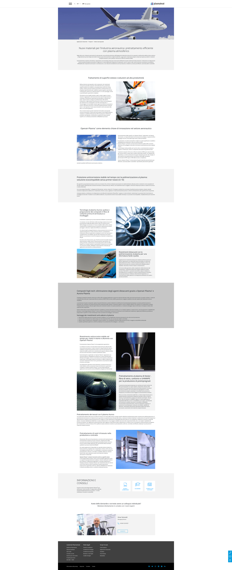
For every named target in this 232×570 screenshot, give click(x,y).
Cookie (93, 566)
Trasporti (91, 41)
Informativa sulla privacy (72, 566)
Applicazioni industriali (82, 41)
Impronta (82, 566)
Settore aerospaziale (99, 41)
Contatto (122, 531)
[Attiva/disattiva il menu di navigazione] (70, 4)
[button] (74, 4)
